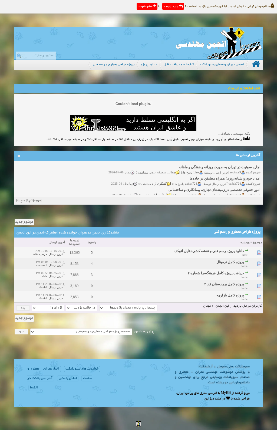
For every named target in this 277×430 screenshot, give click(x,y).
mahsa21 (41, 265)
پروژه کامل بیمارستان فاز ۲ (224, 284)
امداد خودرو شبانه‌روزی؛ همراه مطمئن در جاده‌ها (225, 176)
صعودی (74, 243)
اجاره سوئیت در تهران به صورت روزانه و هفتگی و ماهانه (219, 165)
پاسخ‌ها (92, 242)
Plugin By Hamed (29, 201)
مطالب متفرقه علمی (162, 169)
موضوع (257, 242)
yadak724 (235, 181)
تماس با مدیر (68, 378)
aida (44, 276)
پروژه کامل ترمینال (230, 262)
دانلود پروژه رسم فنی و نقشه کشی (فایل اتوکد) (209, 251)
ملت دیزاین (213, 399)
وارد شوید (171, 7)
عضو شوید (145, 7)
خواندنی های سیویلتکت (81, 369)
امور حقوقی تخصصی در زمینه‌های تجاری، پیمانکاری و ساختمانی (214, 187)
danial (244, 266)
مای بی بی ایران (188, 393)
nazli (245, 254)
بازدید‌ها (74, 240)
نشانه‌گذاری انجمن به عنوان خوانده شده (89, 233)
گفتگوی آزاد (159, 181)
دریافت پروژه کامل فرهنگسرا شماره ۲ (216, 273)
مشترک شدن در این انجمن (37, 233)
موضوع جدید (24, 222)
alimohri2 (235, 192)
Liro (196, 169)
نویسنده (245, 242)
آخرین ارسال (57, 242)
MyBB (226, 393)
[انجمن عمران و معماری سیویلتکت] (218, 58)
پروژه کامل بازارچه (230, 295)
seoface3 (235, 169)
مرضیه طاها (39, 254)
